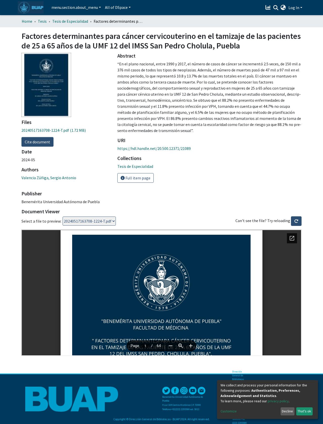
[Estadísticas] (268, 8)
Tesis (42, 21)
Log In (293, 7)
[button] (283, 8)
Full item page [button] (137, 177)
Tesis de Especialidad (70, 21)
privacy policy (278, 401)
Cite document (37, 141)
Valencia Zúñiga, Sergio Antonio (48, 177)
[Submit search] (275, 8)
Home (27, 21)
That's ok (304, 411)
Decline (287, 411)
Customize (229, 411)
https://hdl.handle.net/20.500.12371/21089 (154, 148)
